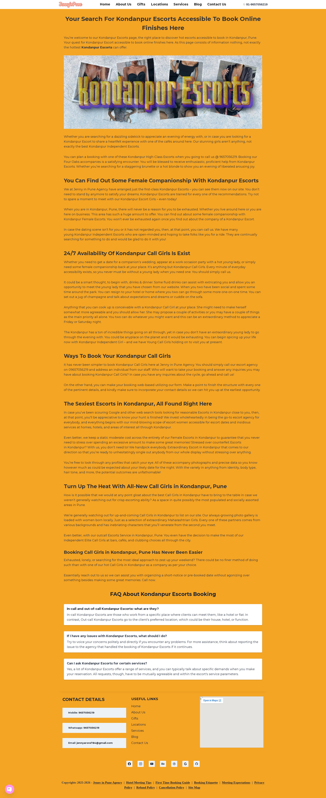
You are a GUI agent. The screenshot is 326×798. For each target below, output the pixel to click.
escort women (177, 422)
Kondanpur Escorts (97, 47)
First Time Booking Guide (173, 782)
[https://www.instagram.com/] (141, 764)
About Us (123, 4)
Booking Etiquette (206, 782)
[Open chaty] (9, 789)
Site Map (194, 787)
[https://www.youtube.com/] (152, 764)
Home (105, 4)
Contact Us (216, 4)
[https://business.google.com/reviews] (185, 764)
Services (181, 4)
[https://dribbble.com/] (174, 764)
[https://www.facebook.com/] (129, 764)
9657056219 (86, 712)
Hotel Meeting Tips (138, 782)
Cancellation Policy (171, 787)
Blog (198, 4)
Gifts (141, 4)
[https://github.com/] (197, 764)
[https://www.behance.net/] (163, 764)
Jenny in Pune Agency (91, 189)
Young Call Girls (159, 342)
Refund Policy (145, 787)
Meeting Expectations (236, 782)
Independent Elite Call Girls (85, 540)
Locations (159, 4)
